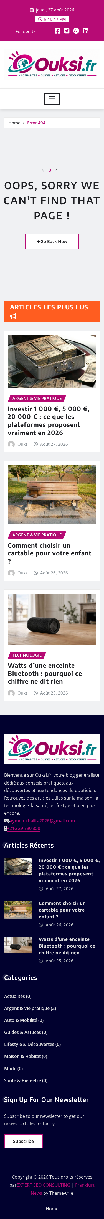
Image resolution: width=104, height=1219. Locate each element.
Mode (10, 1068)
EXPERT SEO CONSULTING (43, 1185)
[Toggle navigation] (52, 99)
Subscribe (23, 1141)
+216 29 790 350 (23, 828)
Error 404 (36, 122)
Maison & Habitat (22, 1056)
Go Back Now (53, 241)
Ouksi (23, 444)
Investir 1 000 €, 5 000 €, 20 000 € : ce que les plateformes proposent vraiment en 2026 (49, 420)
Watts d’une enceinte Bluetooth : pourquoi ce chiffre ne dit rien (45, 673)
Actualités (14, 996)
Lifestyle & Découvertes (29, 1044)
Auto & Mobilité (20, 1020)
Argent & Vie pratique (27, 1008)
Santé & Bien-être (22, 1080)
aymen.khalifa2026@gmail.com (42, 821)
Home (15, 122)
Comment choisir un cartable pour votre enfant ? (50, 553)
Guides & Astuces (22, 1032)
